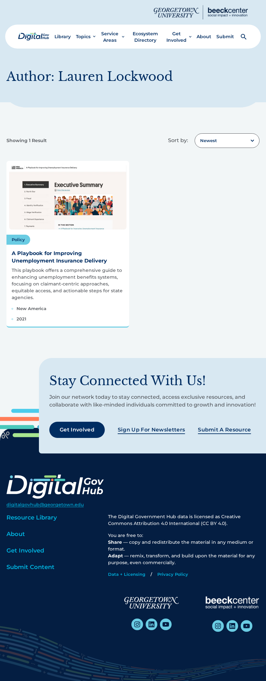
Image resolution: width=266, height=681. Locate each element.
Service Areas (109, 37)
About (204, 36)
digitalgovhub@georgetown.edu (45, 505)
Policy (18, 239)
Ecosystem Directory (145, 37)
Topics (83, 36)
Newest (208, 140)
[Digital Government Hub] (33, 36)
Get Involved (176, 37)
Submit (225, 36)
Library (62, 36)
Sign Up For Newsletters (151, 430)
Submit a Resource (224, 430)
